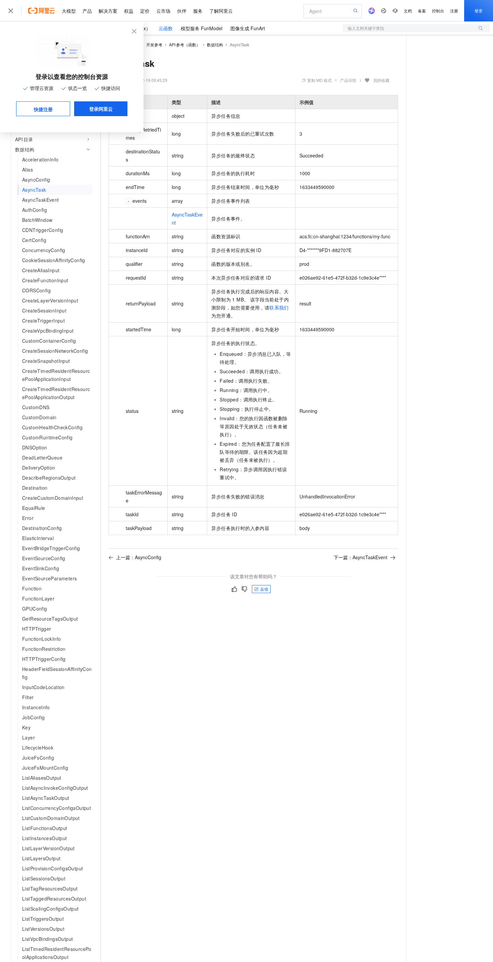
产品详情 (348, 80)
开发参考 (154, 44)
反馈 (264, 589)
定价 (145, 10)
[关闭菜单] (10, 10)
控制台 (438, 10)
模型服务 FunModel (201, 28)
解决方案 (108, 10)
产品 (87, 10)
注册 (454, 10)
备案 (422, 10)
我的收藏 (381, 80)
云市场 (163, 10)
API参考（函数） (184, 44)
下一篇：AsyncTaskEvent (360, 557)
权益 (128, 10)
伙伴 (181, 10)
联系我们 (279, 307)
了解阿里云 (221, 10)
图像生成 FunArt (247, 28)
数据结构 (215, 44)
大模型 (69, 10)
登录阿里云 (101, 108)
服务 (198, 10)
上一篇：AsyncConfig (138, 557)
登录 (479, 10)
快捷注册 (43, 109)
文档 (408, 10)
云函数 (166, 28)
